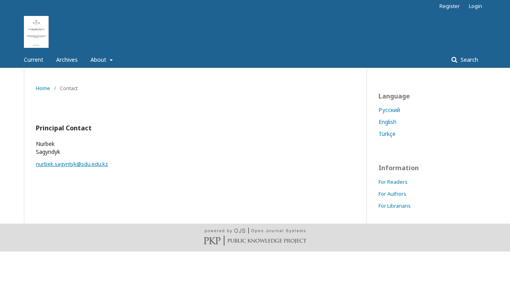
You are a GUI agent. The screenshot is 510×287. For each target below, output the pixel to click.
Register (449, 6)
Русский (389, 110)
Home (43, 88)
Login (475, 6)
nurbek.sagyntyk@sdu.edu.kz (72, 163)
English (387, 122)
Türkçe (387, 134)
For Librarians (395, 205)
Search (468, 59)
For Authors (392, 193)
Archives (67, 59)
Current (33, 59)
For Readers (393, 181)
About (99, 59)
